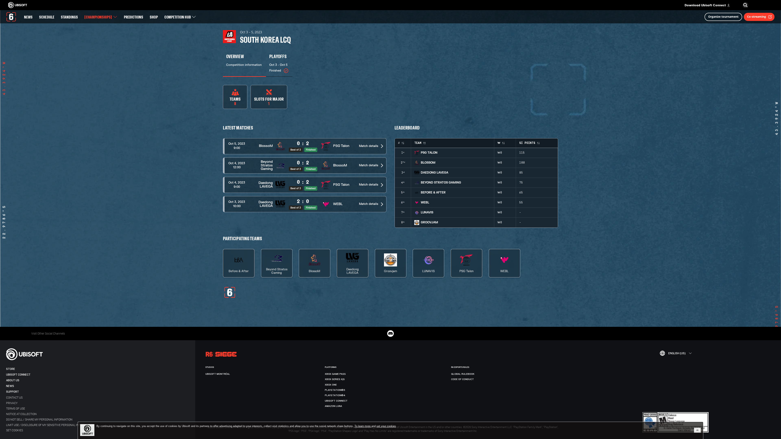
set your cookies (386, 426)
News (10, 386)
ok (697, 430)
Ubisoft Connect (18, 374)
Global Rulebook (462, 374)
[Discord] (390, 333)
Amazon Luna (333, 406)
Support (12, 391)
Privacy (11, 403)
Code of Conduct (462, 379)
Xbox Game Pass (335, 374)
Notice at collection (21, 414)
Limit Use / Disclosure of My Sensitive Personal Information (50, 425)
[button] (304, 146)
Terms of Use (15, 408)
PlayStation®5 (335, 390)
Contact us (14, 397)
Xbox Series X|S (335, 379)
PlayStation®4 (335, 395)
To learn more (363, 426)
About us (12, 380)
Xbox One (331, 384)
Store (10, 369)
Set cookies (14, 430)
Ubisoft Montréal (217, 374)
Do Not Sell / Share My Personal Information (39, 419)
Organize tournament (723, 16)
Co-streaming (756, 16)
